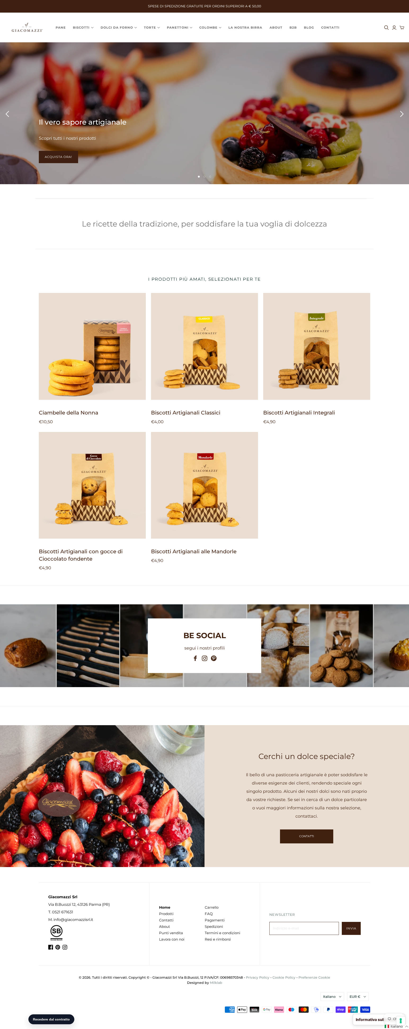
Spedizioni (214, 926)
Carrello (211, 907)
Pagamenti (215, 920)
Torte (150, 27)
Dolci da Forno (117, 27)
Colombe (208, 27)
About (276, 27)
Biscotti (81, 27)
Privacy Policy (257, 977)
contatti (306, 836)
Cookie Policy (283, 977)
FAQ (209, 913)
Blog (309, 27)
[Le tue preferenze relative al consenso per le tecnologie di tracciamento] (400, 1020)
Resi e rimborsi (218, 939)
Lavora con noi (171, 939)
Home (164, 907)
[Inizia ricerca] (386, 27)
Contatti (330, 27)
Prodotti (166, 913)
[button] (396, 1026)
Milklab (216, 983)
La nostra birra (245, 27)
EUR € (355, 996)
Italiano (329, 996)
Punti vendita (171, 933)
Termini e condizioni (222, 933)
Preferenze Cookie (314, 977)
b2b (293, 27)
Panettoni (177, 27)
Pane (61, 27)
